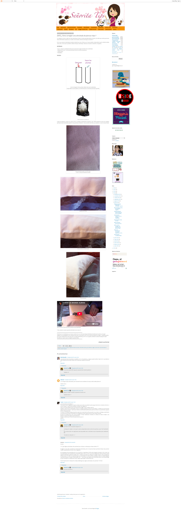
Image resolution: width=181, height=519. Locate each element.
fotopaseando (115, 40)
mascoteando (115, 45)
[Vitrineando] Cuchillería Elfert (118, 235)
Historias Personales (72, 27)
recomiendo (114, 43)
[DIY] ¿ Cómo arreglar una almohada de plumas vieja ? (117, 227)
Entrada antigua (106, 496)
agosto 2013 (117, 200)
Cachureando (60, 29)
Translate (117, 140)
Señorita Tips (66, 368)
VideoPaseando (108, 29)
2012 (114, 248)
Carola (61, 402)
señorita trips (115, 42)
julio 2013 (116, 202)
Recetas (65, 29)
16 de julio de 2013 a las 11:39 (69, 402)
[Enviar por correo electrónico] (65, 346)
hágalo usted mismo (96, 347)
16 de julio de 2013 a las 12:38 (77, 424)
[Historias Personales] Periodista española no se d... (118, 231)
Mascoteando (86, 27)
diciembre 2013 (117, 194)
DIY (76, 29)
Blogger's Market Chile (83, 29)
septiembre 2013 (117, 199)
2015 (114, 189)
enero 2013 (116, 245)
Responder (62, 363)
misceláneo (116, 47)
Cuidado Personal (92, 29)
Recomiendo (114, 27)
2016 (114, 187)
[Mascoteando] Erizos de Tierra (117, 223)
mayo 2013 (116, 239)
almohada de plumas (65, 347)
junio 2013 (116, 237)
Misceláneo (71, 29)
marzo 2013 (116, 242)
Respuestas (64, 365)
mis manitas (120, 46)
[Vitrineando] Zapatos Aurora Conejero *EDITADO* (117, 217)
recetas (113, 46)
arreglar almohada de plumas (74, 347)
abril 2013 (116, 241)
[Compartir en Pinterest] (71, 346)
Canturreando (101, 29)
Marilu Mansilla (63, 357)
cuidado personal (116, 41)
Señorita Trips (108, 27)
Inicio (84, 496)
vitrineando (115, 39)
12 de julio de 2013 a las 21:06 (73, 357)
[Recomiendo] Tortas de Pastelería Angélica (118, 208)
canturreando (114, 51)
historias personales (115, 36)
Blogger (97, 508)
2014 (114, 191)
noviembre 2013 (117, 196)
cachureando (114, 52)
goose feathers (89, 347)
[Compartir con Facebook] (69, 346)
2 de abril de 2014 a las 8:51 (69, 442)
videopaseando (114, 53)
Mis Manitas (101, 27)
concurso (114, 48)
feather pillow (83, 347)
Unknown (62, 379)
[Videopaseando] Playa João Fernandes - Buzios (118, 205)
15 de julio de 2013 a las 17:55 (70, 379)
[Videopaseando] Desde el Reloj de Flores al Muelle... (118, 212)
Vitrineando (79, 27)
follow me (114, 268)
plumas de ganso (64, 348)
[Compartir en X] (68, 346)
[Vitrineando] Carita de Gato (118, 220)
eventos (120, 52)
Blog (58, 27)
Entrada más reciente (61, 496)
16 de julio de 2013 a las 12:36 (77, 368)
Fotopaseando (94, 27)
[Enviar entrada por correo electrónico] (63, 345)
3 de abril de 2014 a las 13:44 (77, 467)
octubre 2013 (117, 197)
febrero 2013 (117, 244)
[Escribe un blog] (67, 346)
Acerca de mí (63, 27)
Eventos (114, 29)
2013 (114, 192)
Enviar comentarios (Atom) (68, 498)
